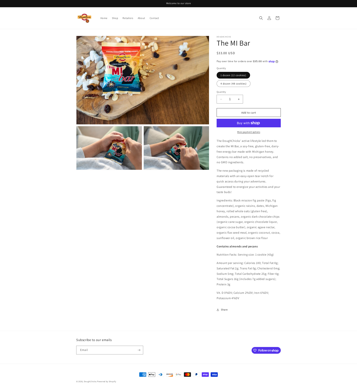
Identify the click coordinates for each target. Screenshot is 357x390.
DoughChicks (90, 381)
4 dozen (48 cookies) (234, 83)
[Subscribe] (139, 350)
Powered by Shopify (106, 381)
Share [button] (224, 309)
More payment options (248, 131)
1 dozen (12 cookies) (233, 75)
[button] (261, 18)
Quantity (221, 91)
